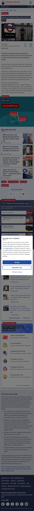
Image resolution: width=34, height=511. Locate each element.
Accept (17, 262)
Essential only (17, 267)
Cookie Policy (9, 248)
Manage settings (17, 272)
